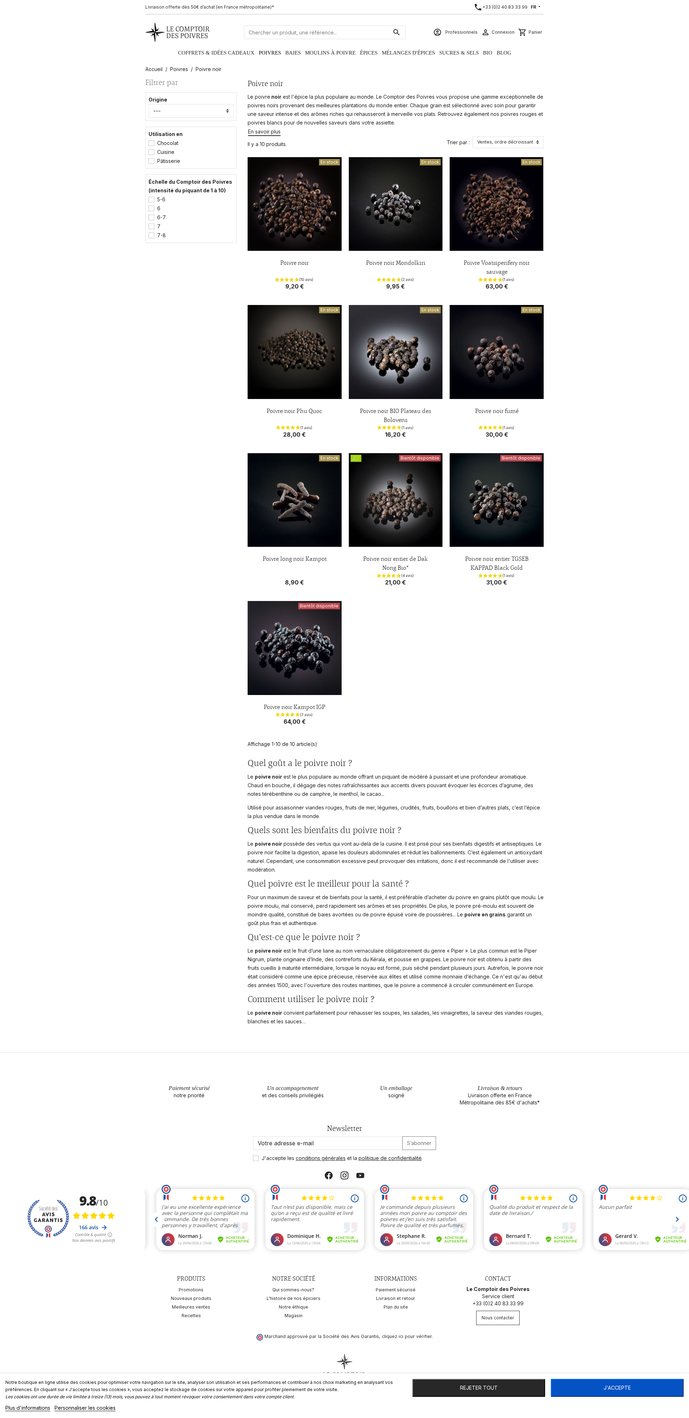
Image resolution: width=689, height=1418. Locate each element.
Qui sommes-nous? (293, 1289)
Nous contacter (498, 1317)
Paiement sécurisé (396, 1289)
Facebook (328, 1175)
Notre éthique (293, 1307)
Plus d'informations (27, 1408)
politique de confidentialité (390, 1158)
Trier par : (458, 142)
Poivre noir (294, 263)
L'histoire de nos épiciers (293, 1298)
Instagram (344, 1175)
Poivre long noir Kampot (295, 559)
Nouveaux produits (191, 1298)
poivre (262, 97)
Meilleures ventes (191, 1307)
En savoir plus (264, 131)
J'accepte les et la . (342, 1158)
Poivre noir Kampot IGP (294, 707)
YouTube (360, 1175)
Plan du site (396, 1307)
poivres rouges (519, 114)
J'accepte (617, 1388)
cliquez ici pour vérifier (407, 1336)
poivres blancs (265, 122)
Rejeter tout (479, 1388)
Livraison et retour (395, 1298)
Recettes (191, 1315)
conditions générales (321, 1158)
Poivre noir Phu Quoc (294, 411)
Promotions (191, 1289)
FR (534, 7)
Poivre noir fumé (497, 411)
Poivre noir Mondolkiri (395, 263)
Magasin (294, 1315)
